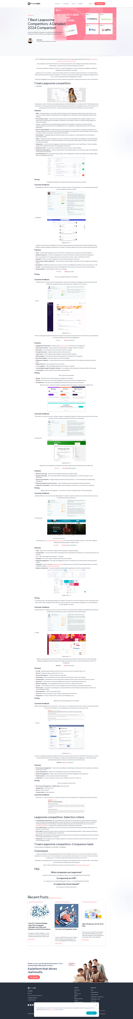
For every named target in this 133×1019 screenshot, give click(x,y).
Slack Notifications (78, 1002)
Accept (91, 1013)
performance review (57, 564)
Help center (93, 1001)
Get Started (100, 3)
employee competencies (52, 566)
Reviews (76, 995)
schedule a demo (85, 865)
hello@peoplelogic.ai (32, 997)
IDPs (75, 997)
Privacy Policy (51, 1009)
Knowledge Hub (94, 992)
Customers (66, 3)
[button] (58, 3)
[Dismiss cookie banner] (96, 1005)
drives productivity (64, 345)
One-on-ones (77, 993)
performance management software (54, 540)
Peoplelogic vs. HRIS (95, 999)
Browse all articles (55, 898)
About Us (30, 993)
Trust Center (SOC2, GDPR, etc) (35, 995)
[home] (34, 3)
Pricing (73, 3)
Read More (31, 939)
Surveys (76, 1000)
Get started (34, 977)
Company (80, 3)
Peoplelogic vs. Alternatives (97, 996)
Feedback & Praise (78, 998)
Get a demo (77, 990)
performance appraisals (42, 825)
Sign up (77, 865)
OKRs (75, 992)
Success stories (94, 994)
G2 (70, 242)
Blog (92, 990)
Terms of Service (101, 1013)
